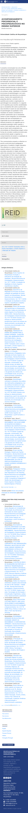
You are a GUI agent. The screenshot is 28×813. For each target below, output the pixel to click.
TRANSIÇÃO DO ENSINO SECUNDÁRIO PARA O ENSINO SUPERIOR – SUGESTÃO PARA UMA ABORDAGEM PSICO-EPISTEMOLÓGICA (14, 334)
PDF (4, 225)
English (4, 728)
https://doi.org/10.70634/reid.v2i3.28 (14, 39)
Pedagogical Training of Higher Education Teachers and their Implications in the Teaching (15, 470)
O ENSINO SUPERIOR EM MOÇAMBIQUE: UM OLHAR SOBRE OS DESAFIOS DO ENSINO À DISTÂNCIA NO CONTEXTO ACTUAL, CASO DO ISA (15, 424)
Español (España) (6, 730)
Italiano (4, 735)
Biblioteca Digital (9, 785)
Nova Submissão (8, 744)
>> (15, 487)
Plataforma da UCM (9, 787)
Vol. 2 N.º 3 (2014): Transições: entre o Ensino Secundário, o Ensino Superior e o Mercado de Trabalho (14, 10)
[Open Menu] (1, 1)
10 (12, 487)
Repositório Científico (10, 783)
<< (2, 705)
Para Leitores (5, 713)
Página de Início (6, 7)
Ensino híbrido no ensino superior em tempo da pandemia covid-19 (14, 687)
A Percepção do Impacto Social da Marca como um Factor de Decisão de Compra (15, 640)
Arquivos (14, 7)
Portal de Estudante (9, 789)
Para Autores (5, 716)
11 (16, 705)
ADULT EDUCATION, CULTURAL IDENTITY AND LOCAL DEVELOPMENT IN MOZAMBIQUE (15, 601)
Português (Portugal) (7, 737)
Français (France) (6, 733)
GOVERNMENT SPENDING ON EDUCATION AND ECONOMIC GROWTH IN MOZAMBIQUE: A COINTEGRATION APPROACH (15, 620)
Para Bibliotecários (6, 718)
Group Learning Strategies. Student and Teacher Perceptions (14, 452)
